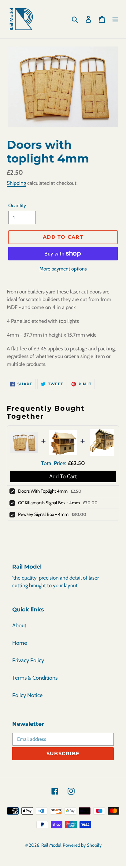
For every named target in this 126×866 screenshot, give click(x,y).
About (19, 625)
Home (19, 643)
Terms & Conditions (34, 677)
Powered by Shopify (82, 845)
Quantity (17, 205)
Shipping (16, 183)
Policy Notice (27, 695)
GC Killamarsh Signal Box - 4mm (49, 503)
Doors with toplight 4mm (43, 491)
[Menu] (115, 19)
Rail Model (51, 845)
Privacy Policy (28, 660)
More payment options (63, 269)
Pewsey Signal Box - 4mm (43, 514)
